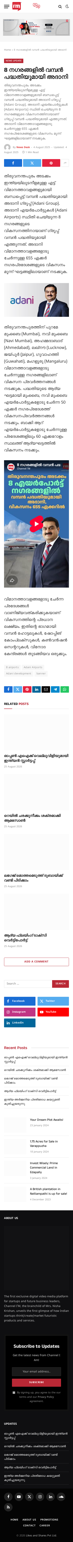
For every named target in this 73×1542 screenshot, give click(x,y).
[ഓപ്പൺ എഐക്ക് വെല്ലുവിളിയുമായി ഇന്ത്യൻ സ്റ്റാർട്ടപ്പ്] (36, 732)
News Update (14, 60)
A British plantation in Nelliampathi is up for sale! (48, 1191)
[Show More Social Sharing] (65, 163)
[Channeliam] (16, 6)
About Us (29, 1520)
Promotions (49, 1520)
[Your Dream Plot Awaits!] (15, 1125)
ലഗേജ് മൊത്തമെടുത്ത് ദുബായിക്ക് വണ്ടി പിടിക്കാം (33, 878)
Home (7, 50)
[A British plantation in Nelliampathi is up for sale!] (15, 1194)
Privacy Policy (46, 1397)
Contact (29, 1525)
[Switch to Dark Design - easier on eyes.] (66, 6)
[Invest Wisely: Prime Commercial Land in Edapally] (15, 1168)
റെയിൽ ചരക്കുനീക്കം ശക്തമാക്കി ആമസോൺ (32, 818)
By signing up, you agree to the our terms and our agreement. (38, 1397)
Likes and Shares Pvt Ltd (41, 1535)
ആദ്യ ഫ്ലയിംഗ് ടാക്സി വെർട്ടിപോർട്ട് (25, 938)
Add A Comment (36, 961)
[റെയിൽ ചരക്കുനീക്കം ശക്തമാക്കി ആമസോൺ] (36, 792)
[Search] (60, 6)
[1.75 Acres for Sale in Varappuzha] (15, 1146)
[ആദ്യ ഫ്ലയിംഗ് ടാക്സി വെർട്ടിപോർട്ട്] (36, 912)
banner (41, 673)
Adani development (18, 673)
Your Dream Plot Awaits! (46, 1120)
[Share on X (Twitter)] (32, 163)
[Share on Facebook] (13, 163)
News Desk (23, 147)
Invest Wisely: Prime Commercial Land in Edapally (44, 1168)
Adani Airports (33, 667)
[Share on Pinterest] (51, 163)
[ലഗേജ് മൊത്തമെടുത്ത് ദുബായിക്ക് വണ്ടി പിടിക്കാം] (36, 852)
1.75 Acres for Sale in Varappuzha (44, 1143)
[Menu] (6, 6)
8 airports (12, 667)
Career (45, 1525)
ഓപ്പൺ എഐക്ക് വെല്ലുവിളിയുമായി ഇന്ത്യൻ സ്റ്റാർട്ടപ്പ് (36, 758)
